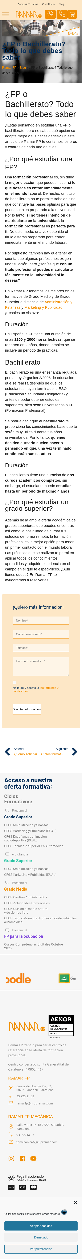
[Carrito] (72, 14)
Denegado (41, 1237)
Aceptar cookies (41, 1226)
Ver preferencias (41, 1249)
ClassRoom (48, 4)
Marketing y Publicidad (43, 307)
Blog (61, 4)
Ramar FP (9, 67)
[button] (75, 1203)
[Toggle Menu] (5, 14)
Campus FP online (28, 4)
